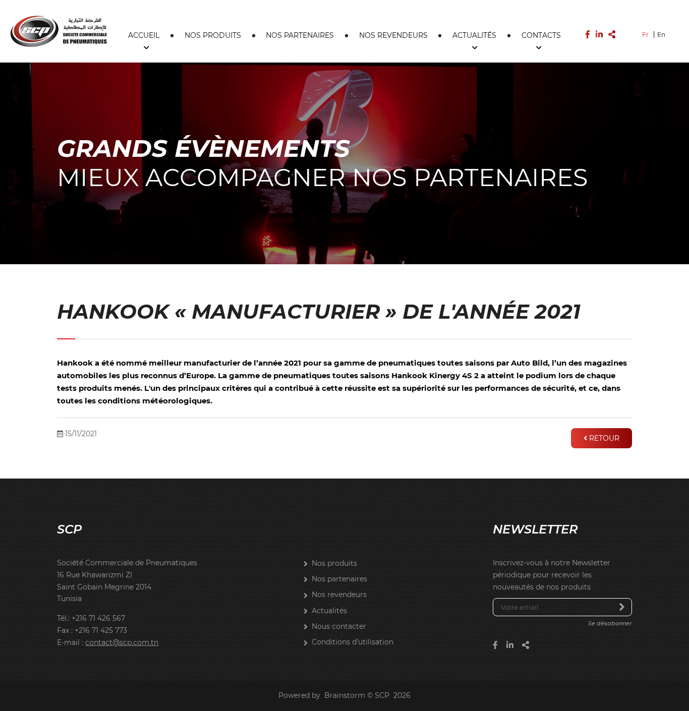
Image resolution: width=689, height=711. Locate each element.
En (661, 34)
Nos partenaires (300, 35)
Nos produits (213, 35)
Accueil (143, 35)
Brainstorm (344, 695)
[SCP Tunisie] (58, 30)
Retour (603, 438)
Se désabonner (610, 623)
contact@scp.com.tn (121, 642)
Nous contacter (339, 626)
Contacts (541, 35)
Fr (645, 34)
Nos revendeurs (393, 35)
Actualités (474, 35)
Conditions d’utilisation (352, 641)
